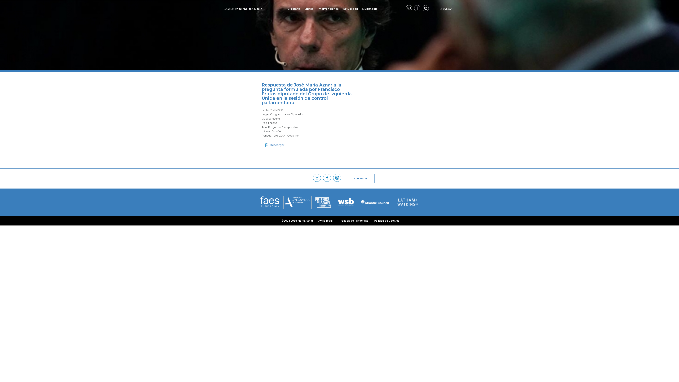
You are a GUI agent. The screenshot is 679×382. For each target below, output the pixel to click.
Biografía (294, 8)
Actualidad (350, 8)
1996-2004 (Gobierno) (286, 135)
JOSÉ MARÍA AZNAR (243, 9)
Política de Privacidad (354, 220)
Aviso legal (325, 220)
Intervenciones (328, 8)
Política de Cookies (386, 220)
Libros (309, 8)
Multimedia (370, 8)
